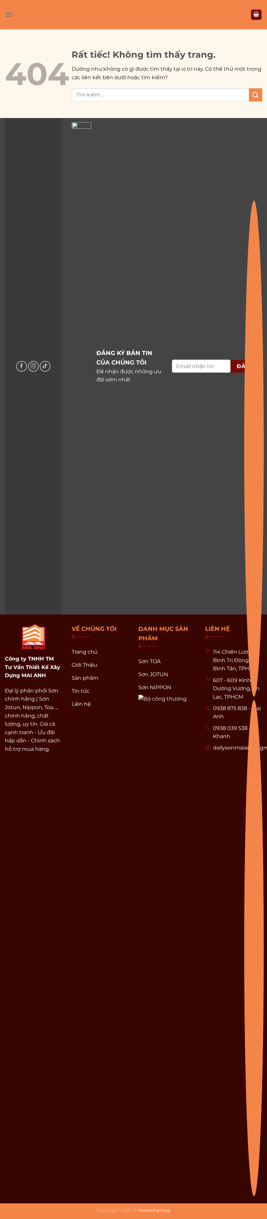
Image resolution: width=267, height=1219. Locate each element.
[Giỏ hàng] (256, 14)
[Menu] (9, 14)
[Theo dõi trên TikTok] (45, 366)
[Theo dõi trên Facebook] (21, 366)
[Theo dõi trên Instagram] (33, 366)
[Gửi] (255, 94)
